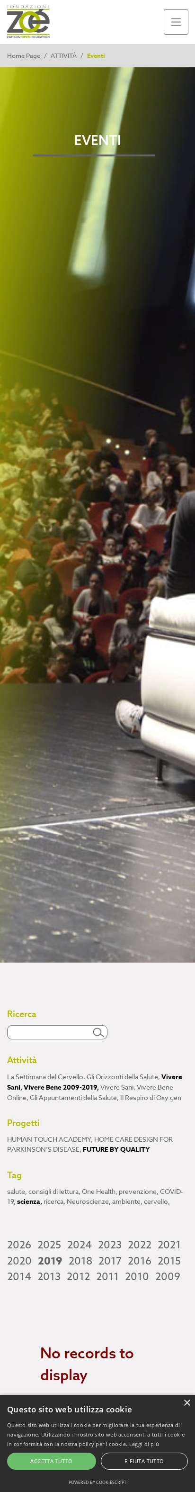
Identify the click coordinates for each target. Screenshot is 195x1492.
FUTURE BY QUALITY (116, 1150)
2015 (169, 1261)
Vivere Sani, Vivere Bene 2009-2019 (94, 1082)
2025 (49, 1245)
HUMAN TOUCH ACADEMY (50, 1139)
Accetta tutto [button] (51, 1461)
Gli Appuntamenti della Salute (74, 1097)
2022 (139, 1245)
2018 (80, 1261)
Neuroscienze (89, 1201)
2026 (19, 1245)
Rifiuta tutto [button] (144, 1461)
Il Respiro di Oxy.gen (150, 1097)
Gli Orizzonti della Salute (123, 1076)
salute (17, 1191)
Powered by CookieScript (97, 1482)
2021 (169, 1245)
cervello (157, 1201)
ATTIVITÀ (64, 55)
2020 (19, 1261)
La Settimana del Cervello (46, 1076)
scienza (29, 1202)
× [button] (186, 1403)
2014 (19, 1276)
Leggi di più (144, 1443)
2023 (110, 1245)
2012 (78, 1276)
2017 (110, 1261)
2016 (139, 1261)
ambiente (127, 1201)
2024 (79, 1245)
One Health (99, 1191)
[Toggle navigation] (176, 22)
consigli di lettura (54, 1191)
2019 (50, 1261)
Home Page (23, 55)
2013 (49, 1276)
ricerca (54, 1201)
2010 (137, 1276)
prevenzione (139, 1191)
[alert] (97, 1443)
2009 (167, 1276)
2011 (107, 1276)
